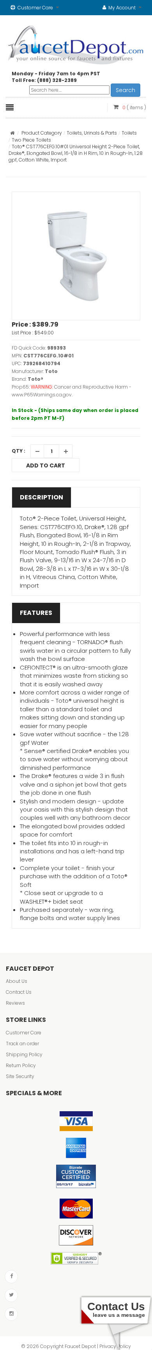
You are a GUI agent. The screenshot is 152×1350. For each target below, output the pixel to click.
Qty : (18, 451)
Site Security (20, 1076)
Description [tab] (41, 497)
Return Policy (21, 1065)
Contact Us (19, 992)
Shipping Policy (24, 1054)
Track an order (22, 1043)
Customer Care (23, 1032)
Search (125, 90)
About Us (16, 981)
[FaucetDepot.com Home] (76, 43)
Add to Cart (45, 465)
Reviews (15, 1003)
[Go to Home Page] (12, 133)
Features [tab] (36, 612)
